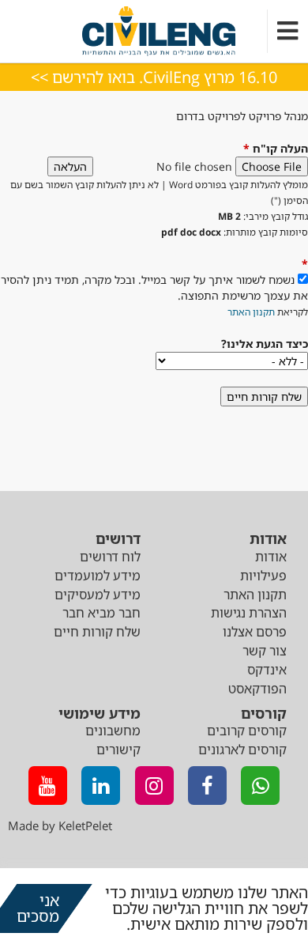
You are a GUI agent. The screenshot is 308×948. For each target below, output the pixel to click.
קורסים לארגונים (242, 749)
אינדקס (267, 669)
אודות (271, 556)
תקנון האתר (251, 311)
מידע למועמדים (97, 575)
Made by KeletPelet (60, 825)
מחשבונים (113, 730)
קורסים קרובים (247, 730)
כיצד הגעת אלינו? (264, 343)
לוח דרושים (110, 556)
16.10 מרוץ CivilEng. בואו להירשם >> (154, 77)
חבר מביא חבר (101, 612)
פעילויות (263, 575)
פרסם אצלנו (255, 631)
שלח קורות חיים (97, 631)
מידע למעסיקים (97, 594)
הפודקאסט (257, 688)
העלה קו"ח (275, 148)
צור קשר (264, 650)
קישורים (118, 749)
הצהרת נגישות (249, 612)
